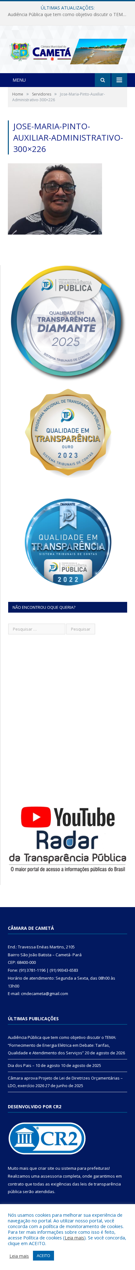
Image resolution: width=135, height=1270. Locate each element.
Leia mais (74, 1237)
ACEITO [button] (43, 1255)
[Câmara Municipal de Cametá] (67, 50)
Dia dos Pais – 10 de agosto (66, 14)
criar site (46, 1168)
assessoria (51, 1176)
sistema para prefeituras (85, 1168)
